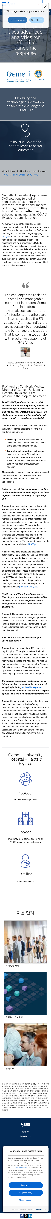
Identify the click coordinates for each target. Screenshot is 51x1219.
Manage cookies (25, 1200)
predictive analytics (28, 587)
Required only (25, 1192)
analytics (6, 237)
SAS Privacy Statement (19, 1168)
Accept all (25, 1185)
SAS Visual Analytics (14, 175)
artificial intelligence (31, 687)
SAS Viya (33, 175)
